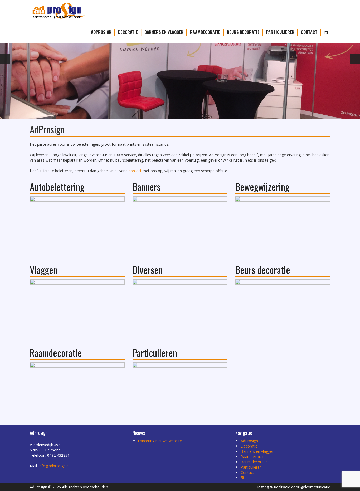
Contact (309, 32)
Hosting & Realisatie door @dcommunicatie (293, 486)
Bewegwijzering (262, 186)
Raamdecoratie (205, 32)
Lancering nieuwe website (160, 440)
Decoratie (128, 32)
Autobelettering (57, 186)
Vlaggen (43, 269)
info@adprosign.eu (55, 465)
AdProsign (101, 32)
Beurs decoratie (243, 32)
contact (135, 170)
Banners (146, 186)
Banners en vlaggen (163, 32)
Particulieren (280, 32)
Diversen (148, 269)
